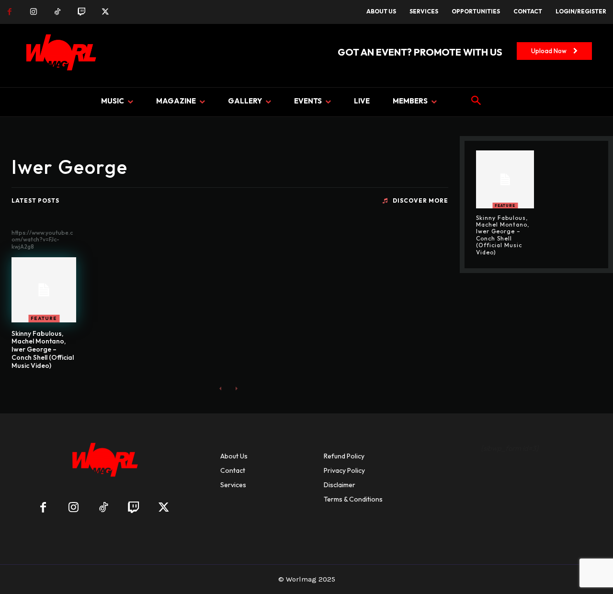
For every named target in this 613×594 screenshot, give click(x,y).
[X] (105, 12)
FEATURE (44, 318)
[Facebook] (9, 12)
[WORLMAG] (103, 463)
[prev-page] (221, 388)
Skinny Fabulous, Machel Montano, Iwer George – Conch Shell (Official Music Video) (42, 349)
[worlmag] (59, 56)
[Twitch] (81, 12)
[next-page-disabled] (236, 388)
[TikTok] (57, 12)
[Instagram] (33, 12)
